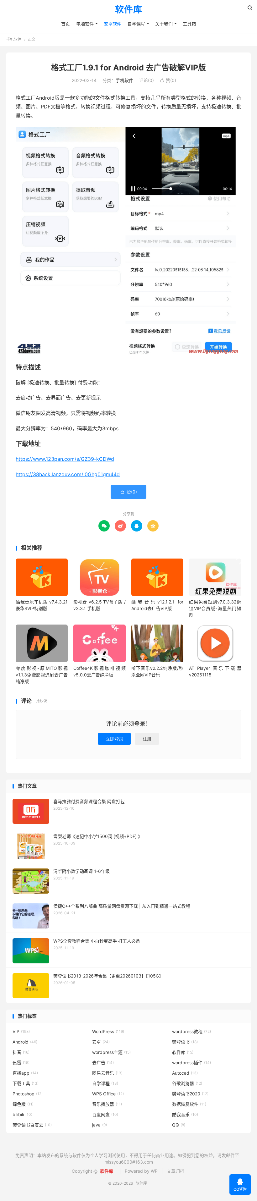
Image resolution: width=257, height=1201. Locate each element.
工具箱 (189, 23)
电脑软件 (85, 23)
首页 (65, 23)
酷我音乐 (185, 1114)
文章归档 (175, 1171)
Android (25, 1041)
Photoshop (28, 1093)
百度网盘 (105, 1114)
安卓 (101, 1041)
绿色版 (23, 1104)
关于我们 (164, 23)
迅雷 (21, 1062)
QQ (178, 1124)
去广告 (103, 1062)
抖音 (21, 1052)
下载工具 (26, 1083)
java (99, 1124)
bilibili (22, 1114)
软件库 (128, 10)
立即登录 (114, 738)
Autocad (185, 1073)
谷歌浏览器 (187, 1083)
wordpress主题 (111, 1052)
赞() (168, 80)
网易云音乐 (107, 1073)
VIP (21, 1031)
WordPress (108, 1031)
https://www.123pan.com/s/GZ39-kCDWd (65, 459)
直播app (25, 1073)
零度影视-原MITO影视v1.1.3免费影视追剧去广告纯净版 (42, 674)
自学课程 (136, 23)
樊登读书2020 (190, 1093)
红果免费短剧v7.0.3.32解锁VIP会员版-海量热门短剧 (215, 608)
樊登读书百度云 (32, 1124)
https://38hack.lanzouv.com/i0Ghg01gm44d (68, 474)
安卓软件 (112, 23)
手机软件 (13, 39)
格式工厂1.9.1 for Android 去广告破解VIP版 (128, 67)
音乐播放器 (107, 1104)
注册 (147, 738)
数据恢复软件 (189, 1104)
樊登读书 (185, 1041)
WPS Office (108, 1093)
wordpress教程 (191, 1031)
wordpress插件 (191, 1062)
